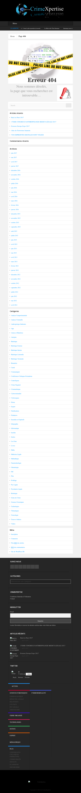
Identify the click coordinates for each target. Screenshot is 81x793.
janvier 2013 (15, 270)
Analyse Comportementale (19, 315)
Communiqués (15, 372)
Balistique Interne (16, 350)
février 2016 (15, 205)
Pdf (12, 472)
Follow (29, 674)
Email (12, 612)
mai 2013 (14, 253)
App (12, 328)
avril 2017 (14, 162)
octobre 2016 (15, 179)
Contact (12, 599)
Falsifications (15, 411)
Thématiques (15, 511)
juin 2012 (14, 296)
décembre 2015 (15, 214)
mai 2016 (14, 192)
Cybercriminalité (16, 394)
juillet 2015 (14, 235)
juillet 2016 (14, 183)
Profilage (14, 480)
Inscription (14, 534)
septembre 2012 (16, 288)
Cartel (13, 367)
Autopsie (13, 337)
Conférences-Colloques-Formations (21, 376)
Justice (13, 437)
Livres (13, 446)
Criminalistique (15, 389)
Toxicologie (14, 515)
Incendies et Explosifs (17, 420)
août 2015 (14, 231)
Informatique (15, 428)
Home (12, 36)
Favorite (27, 677)
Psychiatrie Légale (16, 489)
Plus (12, 476)
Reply (14, 677)
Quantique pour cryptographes (60, 28)
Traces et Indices (16, 519)
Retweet (20, 677)
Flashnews (14, 415)
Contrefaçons (15, 381)
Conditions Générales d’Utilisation (20, 597)
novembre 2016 (15, 175)
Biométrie (14, 363)
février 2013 (15, 266)
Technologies (15, 506)
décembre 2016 (15, 170)
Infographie (14, 424)
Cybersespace (15, 398)
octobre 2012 (15, 283)
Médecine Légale (16, 454)
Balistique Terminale (17, 359)
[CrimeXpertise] (40, 10)
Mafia (13, 450)
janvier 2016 (15, 209)
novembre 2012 (15, 279)
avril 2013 (14, 257)
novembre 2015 (15, 218)
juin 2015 (14, 240)
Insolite (13, 433)
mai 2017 (14, 157)
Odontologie (15, 467)
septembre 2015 (16, 227)
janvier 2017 (15, 166)
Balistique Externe (16, 346)
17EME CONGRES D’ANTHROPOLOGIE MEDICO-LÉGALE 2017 (33, 122)
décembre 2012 (15, 275)
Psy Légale (14, 485)
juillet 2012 (14, 292)
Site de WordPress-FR (17, 552)
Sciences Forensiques (17, 502)
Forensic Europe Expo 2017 (20, 126)
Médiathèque (15, 459)
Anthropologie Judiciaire (18, 324)
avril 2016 (14, 196)
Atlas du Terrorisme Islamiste (20, 130)
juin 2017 (14, 153)
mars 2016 (14, 201)
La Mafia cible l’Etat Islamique (41, 28)
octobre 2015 (15, 222)
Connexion (14, 539)
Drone (13, 402)
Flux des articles (17, 543)
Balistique (14, 341)
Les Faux (14, 441)
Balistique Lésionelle (17, 354)
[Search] (68, 105)
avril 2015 (14, 244)
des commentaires (18, 547)
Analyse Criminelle (17, 320)
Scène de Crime (16, 498)
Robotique (14, 493)
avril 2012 (14, 305)
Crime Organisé (16, 385)
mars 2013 (14, 262)
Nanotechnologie (16, 463)
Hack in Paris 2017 (17, 117)
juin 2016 (14, 188)
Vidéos (13, 524)
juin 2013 (14, 249)
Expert (13, 407)
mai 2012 (14, 301)
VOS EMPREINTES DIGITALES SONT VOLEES (27, 135)
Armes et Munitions (17, 333)
